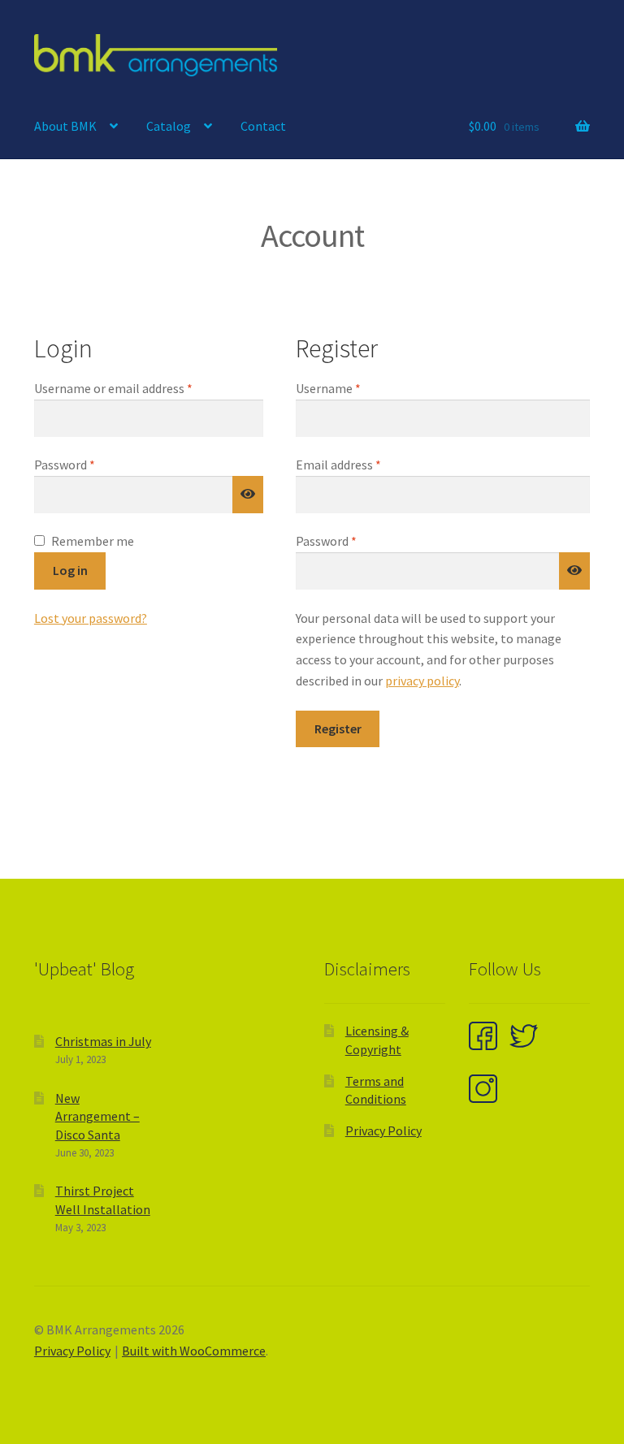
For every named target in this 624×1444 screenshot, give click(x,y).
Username (352, 387)
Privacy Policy (383, 1130)
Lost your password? (90, 618)
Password (88, 464)
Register (338, 728)
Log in (70, 570)
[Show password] (247, 494)
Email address (362, 464)
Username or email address (137, 387)
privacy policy (422, 680)
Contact (263, 126)
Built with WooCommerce (194, 1350)
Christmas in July (103, 1041)
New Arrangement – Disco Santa (97, 1116)
